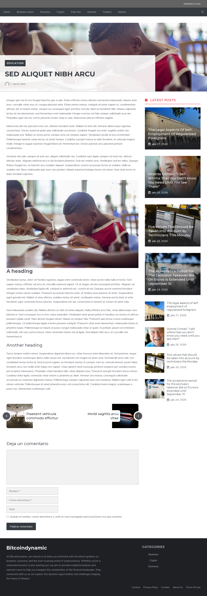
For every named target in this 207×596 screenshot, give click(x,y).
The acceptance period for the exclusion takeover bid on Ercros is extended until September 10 (182, 387)
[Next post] (138, 416)
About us (178, 587)
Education (15, 63)
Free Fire (76, 11)
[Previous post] (6, 416)
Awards (91, 11)
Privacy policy (150, 587)
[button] (202, 12)
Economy (45, 11)
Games (122, 11)
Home (6, 11)
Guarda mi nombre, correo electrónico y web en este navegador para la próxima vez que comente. (66, 516)
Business (153, 554)
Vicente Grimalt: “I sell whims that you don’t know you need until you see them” (183, 333)
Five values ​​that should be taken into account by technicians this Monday (171, 231)
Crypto (60, 11)
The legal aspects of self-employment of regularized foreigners (172, 134)
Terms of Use (193, 587)
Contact (136, 587)
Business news (25, 11)
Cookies (165, 587)
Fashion (107, 11)
